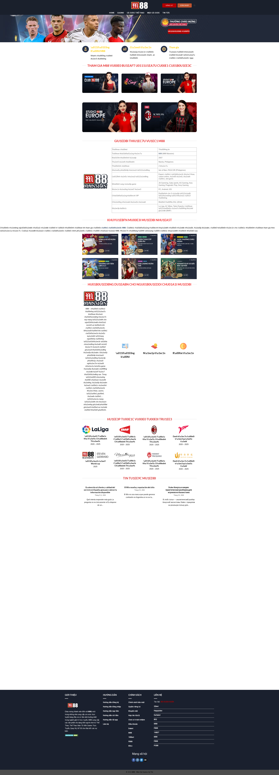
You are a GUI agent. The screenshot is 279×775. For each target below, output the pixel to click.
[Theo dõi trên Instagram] (137, 760)
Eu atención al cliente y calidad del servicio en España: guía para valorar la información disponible (100, 490)
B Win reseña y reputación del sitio (139, 487)
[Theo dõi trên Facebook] (133, 760)
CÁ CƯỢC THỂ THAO (135, 13)
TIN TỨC (166, 13)
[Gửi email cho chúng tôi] (145, 760)
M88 (160, 154)
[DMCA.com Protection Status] (71, 735)
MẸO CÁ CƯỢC (153, 13)
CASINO (120, 13)
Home (111, 13)
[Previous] (81, 498)
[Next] (197, 498)
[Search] (194, 5)
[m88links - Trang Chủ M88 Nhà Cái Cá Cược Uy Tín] (139, 5)
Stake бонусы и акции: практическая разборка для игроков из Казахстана (179, 490)
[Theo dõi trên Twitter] (141, 760)
